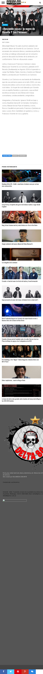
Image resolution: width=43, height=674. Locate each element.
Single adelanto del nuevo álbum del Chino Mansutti (17, 244)
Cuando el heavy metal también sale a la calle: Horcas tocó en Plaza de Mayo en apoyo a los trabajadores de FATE (20, 340)
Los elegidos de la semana (9, 263)
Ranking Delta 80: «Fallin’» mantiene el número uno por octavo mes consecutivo (20, 185)
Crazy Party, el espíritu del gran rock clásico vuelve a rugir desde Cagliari (21, 206)
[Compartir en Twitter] (10, 671)
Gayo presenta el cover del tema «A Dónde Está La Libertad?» (20, 300)
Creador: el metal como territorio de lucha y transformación (20, 281)
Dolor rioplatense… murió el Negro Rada (13, 380)
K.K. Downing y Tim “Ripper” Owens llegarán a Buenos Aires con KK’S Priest (20, 361)
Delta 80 (5, 39)
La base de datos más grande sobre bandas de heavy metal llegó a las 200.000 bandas (21, 400)
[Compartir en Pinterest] (18, 671)
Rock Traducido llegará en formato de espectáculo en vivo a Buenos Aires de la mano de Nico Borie (19, 319)
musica (15, 155)
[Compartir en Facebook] (3, 671)
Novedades (23, 155)
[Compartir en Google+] (25, 671)
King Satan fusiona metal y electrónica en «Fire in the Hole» (20, 225)
